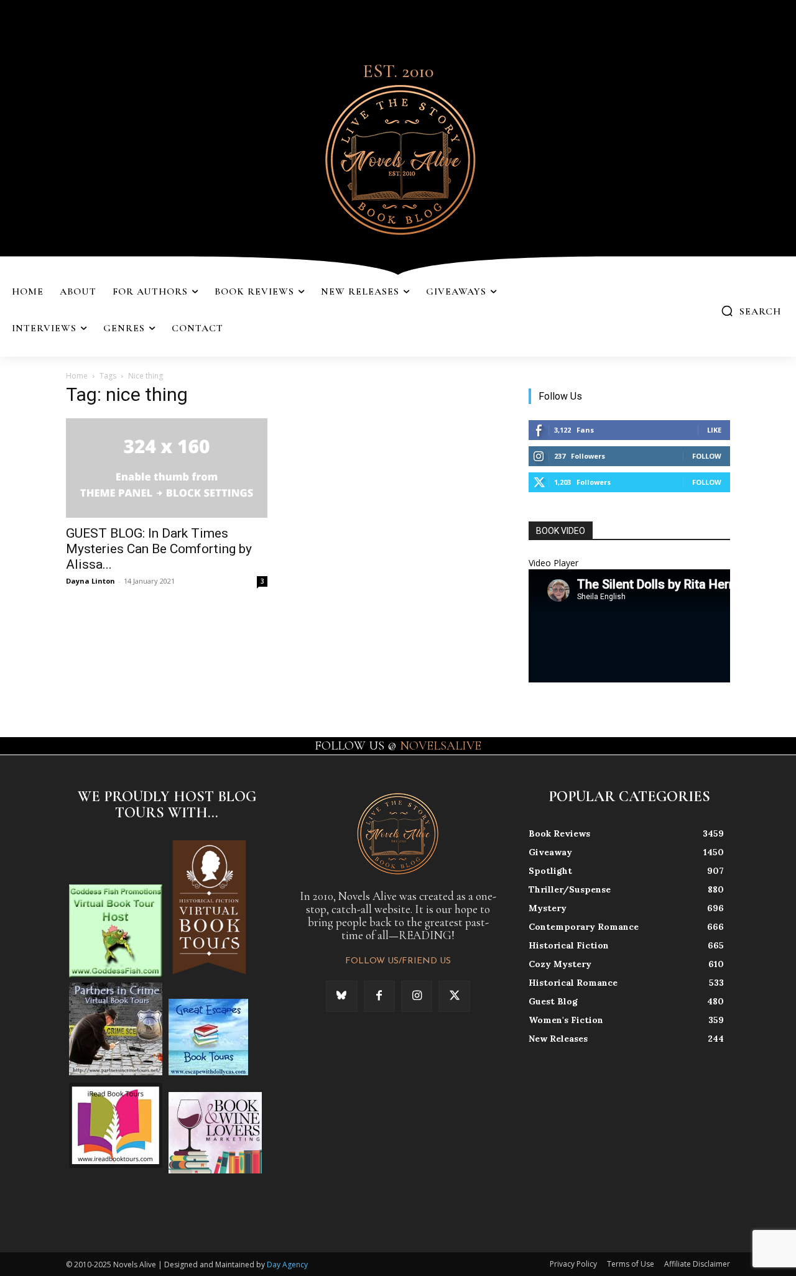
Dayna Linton (90, 580)
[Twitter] (454, 996)
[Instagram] (416, 996)
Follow (706, 456)
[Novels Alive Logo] (398, 157)
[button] (751, 311)
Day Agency (287, 1264)
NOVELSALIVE (440, 745)
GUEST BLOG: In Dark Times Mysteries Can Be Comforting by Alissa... (159, 549)
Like (714, 429)
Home (77, 375)
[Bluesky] (341, 996)
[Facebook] (379, 996)
